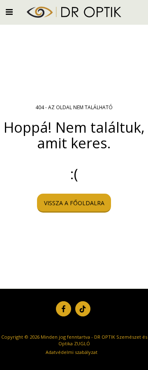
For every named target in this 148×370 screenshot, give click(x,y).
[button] (9, 11)
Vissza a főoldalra (74, 203)
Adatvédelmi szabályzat (71, 352)
